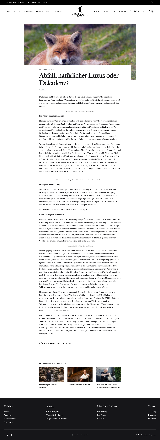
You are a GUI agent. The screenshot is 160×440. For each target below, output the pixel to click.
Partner (97, 11)
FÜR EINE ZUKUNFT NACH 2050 (55, 343)
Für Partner (101, 415)
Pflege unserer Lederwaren (56, 419)
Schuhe (17, 11)
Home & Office (42, 11)
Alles (9, 11)
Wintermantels (60, 121)
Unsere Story (102, 411)
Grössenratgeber (52, 411)
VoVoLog (54, 69)
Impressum (152, 435)
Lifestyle (46, 69)
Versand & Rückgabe (54, 415)
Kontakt (122, 11)
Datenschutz (144, 435)
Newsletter (152, 419)
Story (106, 11)
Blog (114, 11)
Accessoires (28, 11)
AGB (137, 435)
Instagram (152, 415)
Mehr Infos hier (43, 2)
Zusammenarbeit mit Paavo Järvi (79, 385)
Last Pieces (57, 11)
